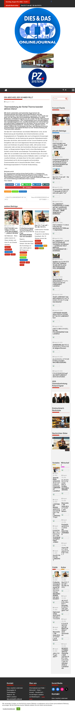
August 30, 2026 (10, 225)
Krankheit (22, 262)
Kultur (45, 245)
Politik (27, 262)
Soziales (56, 463)
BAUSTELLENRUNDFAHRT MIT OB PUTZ (15, 198)
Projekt (22, 264)
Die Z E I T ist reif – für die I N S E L (31, 5)
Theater (41, 248)
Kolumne (7, 254)
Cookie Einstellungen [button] (9, 709)
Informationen (22, 191)
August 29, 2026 (40, 223)
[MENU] (73, 90)
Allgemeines (8, 249)
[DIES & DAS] (5, 90)
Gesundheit (15, 191)
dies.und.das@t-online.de (14, 699)
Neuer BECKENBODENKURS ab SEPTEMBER (40, 198)
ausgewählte (8, 191)
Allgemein (7, 247)
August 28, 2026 (58, 238)
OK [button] (18, 709)
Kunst (36, 248)
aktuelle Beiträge (59, 131)
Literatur (13, 254)
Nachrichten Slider (60, 433)
